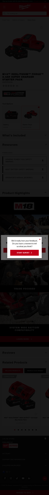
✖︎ (40, 239)
